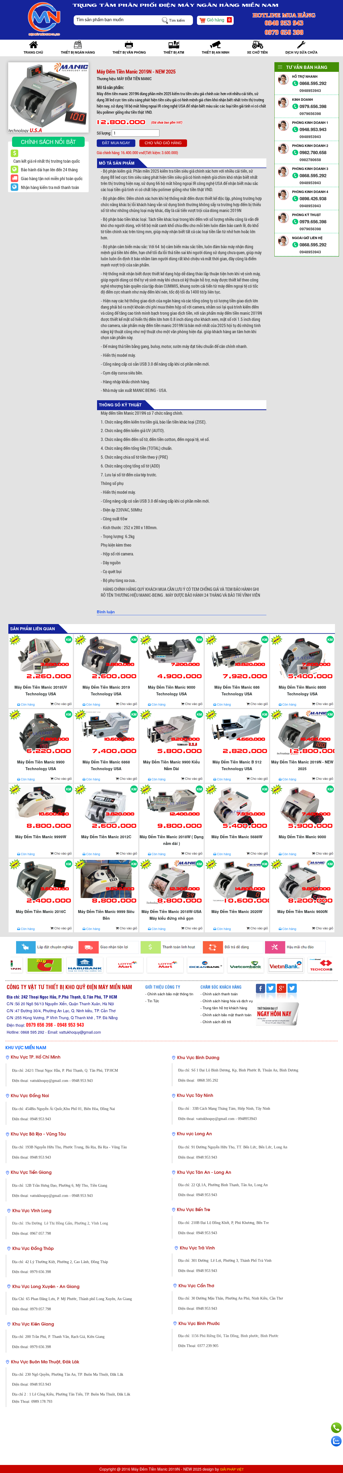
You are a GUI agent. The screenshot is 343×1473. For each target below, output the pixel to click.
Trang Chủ (33, 52)
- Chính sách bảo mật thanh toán (225, 1014)
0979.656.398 (313, 106)
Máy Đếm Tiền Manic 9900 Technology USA (41, 765)
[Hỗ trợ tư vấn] (336, 1427)
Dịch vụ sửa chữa (301, 52)
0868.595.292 (313, 83)
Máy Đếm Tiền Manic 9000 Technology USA (171, 690)
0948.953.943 (313, 129)
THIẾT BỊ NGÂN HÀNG (78, 52)
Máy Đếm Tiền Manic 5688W (236, 836)
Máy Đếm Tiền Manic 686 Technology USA (237, 690)
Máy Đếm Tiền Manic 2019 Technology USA (106, 690)
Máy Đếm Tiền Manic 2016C (41, 911)
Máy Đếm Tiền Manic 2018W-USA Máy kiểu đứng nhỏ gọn (171, 915)
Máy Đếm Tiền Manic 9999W (40, 836)
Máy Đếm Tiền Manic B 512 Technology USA (237, 765)
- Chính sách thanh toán (219, 993)
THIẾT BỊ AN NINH (215, 52)
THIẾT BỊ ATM (173, 52)
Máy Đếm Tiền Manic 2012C (106, 836)
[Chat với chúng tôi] (336, 1441)
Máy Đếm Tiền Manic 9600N (302, 911)
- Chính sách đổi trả (215, 1021)
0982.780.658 (313, 152)
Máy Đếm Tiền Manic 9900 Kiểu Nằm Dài (171, 765)
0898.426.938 (313, 198)
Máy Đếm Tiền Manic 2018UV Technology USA (40, 690)
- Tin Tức (152, 1000)
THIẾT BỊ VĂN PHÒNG (129, 52)
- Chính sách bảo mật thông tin (169, 993)
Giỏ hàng (218, 20)
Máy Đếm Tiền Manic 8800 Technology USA (302, 690)
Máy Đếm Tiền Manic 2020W (236, 911)
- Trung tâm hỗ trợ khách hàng (223, 1007)
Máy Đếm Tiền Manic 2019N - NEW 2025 (302, 765)
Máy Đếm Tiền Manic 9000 (302, 836)
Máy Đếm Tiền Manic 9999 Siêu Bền (106, 915)
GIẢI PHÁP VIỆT (232, 1469)
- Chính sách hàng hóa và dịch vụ (226, 1000)
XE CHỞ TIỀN (257, 52)
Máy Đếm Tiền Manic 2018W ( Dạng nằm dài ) (172, 840)
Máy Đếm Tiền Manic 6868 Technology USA (106, 765)
